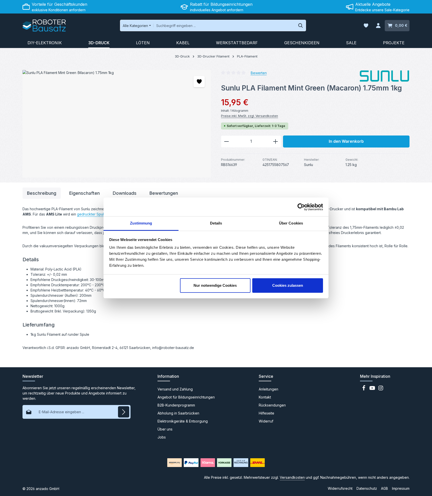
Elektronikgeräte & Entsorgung (183, 421)
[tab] (41, 193)
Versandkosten (292, 477)
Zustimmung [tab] (141, 223)
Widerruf (266, 421)
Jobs (162, 437)
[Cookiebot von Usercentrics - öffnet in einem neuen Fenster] (301, 207)
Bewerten (259, 72)
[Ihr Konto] (378, 25)
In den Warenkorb (346, 141)
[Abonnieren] (123, 412)
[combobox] (224, 25)
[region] (117, 124)
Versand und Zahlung (175, 389)
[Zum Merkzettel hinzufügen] (199, 81)
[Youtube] (373, 389)
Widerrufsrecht (340, 488)
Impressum (401, 488)
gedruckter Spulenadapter (99, 214)
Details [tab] (216, 223)
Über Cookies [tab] (291, 223)
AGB (384, 488)
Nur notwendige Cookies (215, 285)
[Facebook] (364, 389)
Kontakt (265, 397)
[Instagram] (381, 389)
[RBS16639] (116, 124)
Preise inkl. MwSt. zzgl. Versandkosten (249, 116)
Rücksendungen (272, 405)
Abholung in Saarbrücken (178, 413)
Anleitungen (268, 389)
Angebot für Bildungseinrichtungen (186, 397)
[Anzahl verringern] (226, 142)
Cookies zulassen (287, 285)
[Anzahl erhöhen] (275, 142)
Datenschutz (366, 488)
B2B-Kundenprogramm (176, 405)
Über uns (165, 429)
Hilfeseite (266, 413)
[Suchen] (300, 25)
